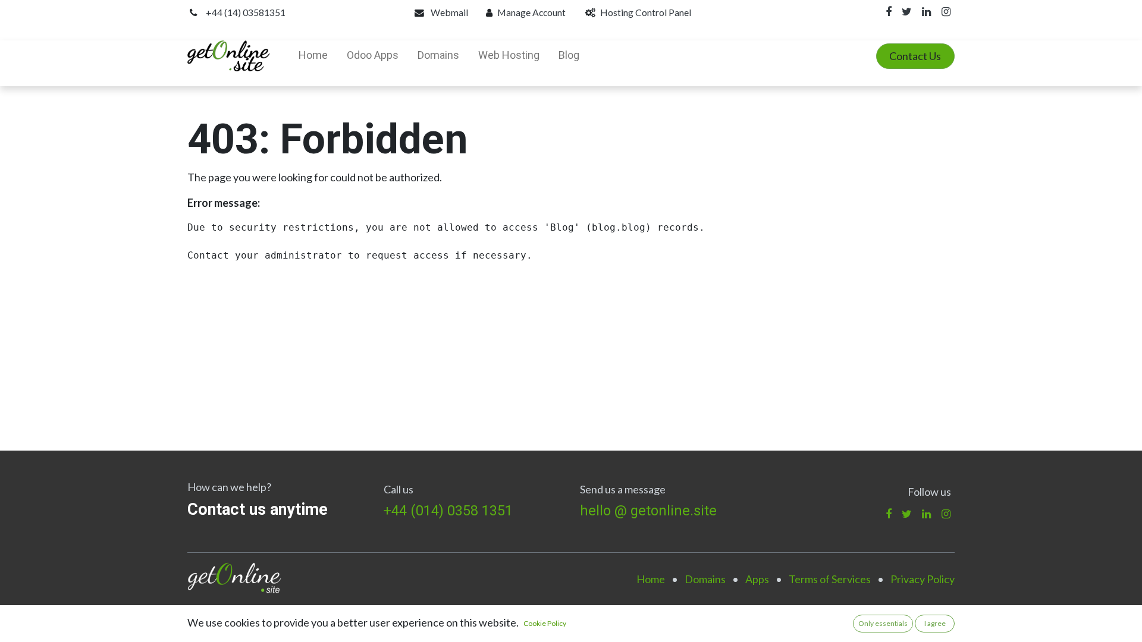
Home (650, 579)
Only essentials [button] (883, 623)
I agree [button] (935, 623)
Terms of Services (830, 579)
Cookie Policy (544, 623)
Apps (757, 579)
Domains (705, 579)
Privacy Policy (922, 579)
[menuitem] (313, 56)
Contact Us (915, 55)
